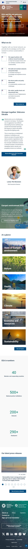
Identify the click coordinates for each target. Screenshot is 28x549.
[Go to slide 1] (3, 485)
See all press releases (18, 491)
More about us (20, 104)
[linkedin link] (12, 534)
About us (5, 513)
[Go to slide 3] (9, 485)
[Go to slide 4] (12, 485)
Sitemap (8, 546)
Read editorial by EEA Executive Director (14, 154)
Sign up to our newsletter (10, 518)
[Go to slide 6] (19, 485)
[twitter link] (4, 534)
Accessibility (19, 539)
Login (20, 546)
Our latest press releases (12, 453)
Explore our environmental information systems (13, 526)
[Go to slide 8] (25, 485)
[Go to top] (26, 545)
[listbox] (13, 2)
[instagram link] (20, 534)
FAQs (14, 513)
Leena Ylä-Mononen (14, 182)
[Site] (9, 7)
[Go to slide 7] (22, 485)
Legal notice (14, 542)
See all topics (20, 349)
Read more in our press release (12, 26)
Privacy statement (10, 539)
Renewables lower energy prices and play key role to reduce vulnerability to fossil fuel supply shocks (13, 478)
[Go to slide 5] (15, 485)
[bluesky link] (24, 534)
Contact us (5, 515)
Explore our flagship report (11, 220)
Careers (23, 513)
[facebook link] (8, 534)
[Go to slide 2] (6, 485)
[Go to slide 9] (14, 487)
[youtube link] (16, 534)
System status (15, 546)
